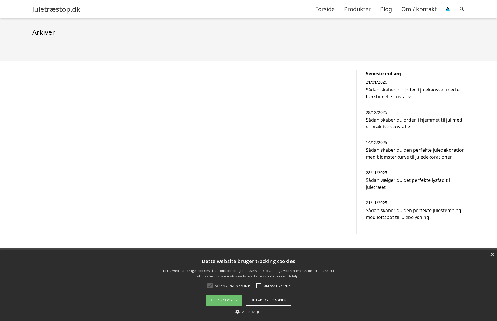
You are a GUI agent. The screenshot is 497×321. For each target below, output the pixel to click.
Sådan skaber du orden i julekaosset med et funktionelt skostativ (413, 93)
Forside (325, 9)
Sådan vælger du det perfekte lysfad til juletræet (408, 183)
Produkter (357, 9)
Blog (386, 9)
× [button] (492, 255)
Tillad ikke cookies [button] (268, 300)
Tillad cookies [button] (224, 300)
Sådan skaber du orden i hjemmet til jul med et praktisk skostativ (414, 123)
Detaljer (294, 276)
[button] (248, 311)
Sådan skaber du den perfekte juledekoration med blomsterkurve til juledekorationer (415, 153)
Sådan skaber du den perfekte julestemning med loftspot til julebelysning (413, 213)
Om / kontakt (419, 9)
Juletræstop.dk (56, 9)
